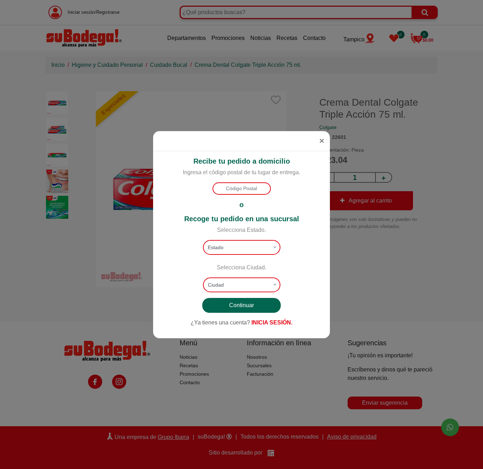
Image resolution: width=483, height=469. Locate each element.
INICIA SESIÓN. (271, 322)
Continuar (241, 305)
